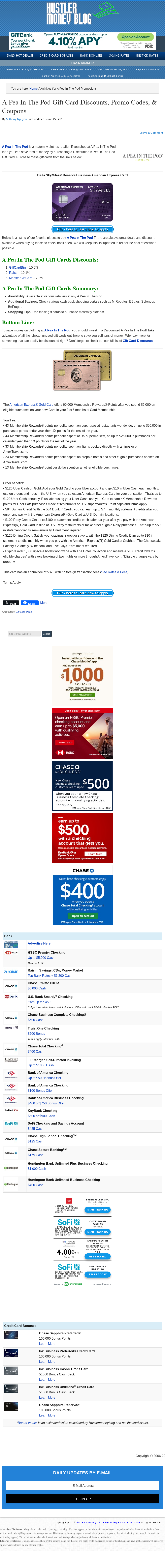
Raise (13, 272)
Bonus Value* (27, 1423)
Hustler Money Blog (82, 13)
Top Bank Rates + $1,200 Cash (50, 975)
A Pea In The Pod (80, 237)
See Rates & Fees (114, 572)
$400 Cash (35, 1051)
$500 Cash (35, 1020)
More (43, 602)
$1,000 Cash (37, 1168)
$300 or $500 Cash (41, 1116)
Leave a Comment (151, 132)
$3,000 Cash (37, 988)
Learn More (47, 1343)
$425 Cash (35, 1128)
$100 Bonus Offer (40, 1090)
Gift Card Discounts (138, 340)
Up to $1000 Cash (41, 1065)
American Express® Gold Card (31, 404)
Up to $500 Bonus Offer (44, 1078)
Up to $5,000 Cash (41, 957)
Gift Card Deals (24, 611)
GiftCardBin (17, 267)
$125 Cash (35, 1141)
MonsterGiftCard (20, 278)
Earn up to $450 (39, 1002)
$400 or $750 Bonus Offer (46, 1103)
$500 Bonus (36, 1033)
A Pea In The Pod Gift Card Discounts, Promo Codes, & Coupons (79, 106)
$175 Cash (35, 1155)
